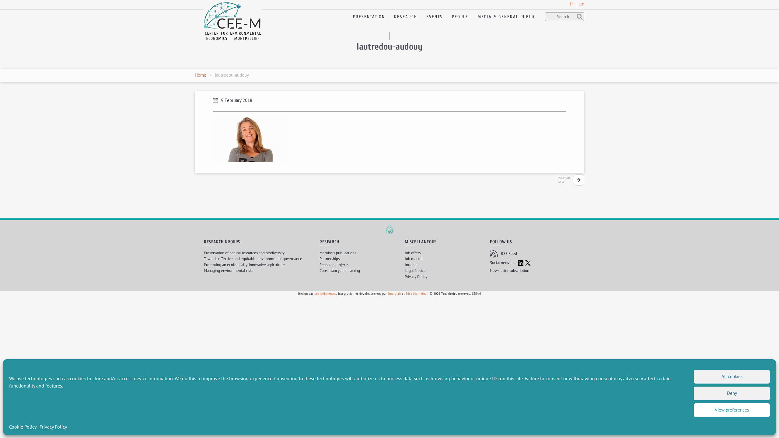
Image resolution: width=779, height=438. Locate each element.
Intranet (411, 264)
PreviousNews (564, 180)
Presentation (369, 16)
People (460, 16)
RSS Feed (509, 253)
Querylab (394, 294)
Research (405, 16)
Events (434, 16)
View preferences (732, 410)
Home (200, 75)
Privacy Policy (53, 427)
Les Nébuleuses (325, 294)
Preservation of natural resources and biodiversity (244, 252)
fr (571, 4)
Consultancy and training (340, 270)
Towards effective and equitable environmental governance (253, 258)
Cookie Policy (23, 427)
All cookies (731, 376)
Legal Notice (415, 270)
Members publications (338, 252)
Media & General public (506, 16)
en (581, 4)
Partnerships (330, 258)
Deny (732, 393)
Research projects (334, 264)
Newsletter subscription (509, 270)
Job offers (413, 252)
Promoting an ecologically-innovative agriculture (244, 264)
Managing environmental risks (228, 270)
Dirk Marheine (416, 294)
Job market (414, 258)
